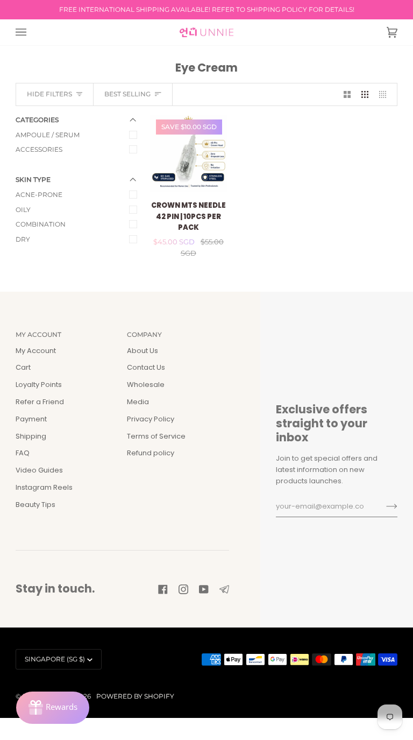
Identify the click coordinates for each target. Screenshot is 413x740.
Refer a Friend (40, 402)
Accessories (39, 149)
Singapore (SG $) (55, 659)
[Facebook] (163, 589)
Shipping (31, 436)
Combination (41, 224)
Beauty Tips (35, 504)
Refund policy (150, 453)
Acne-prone (39, 195)
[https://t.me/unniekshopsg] (224, 589)
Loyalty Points (39, 384)
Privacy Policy (150, 419)
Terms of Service (156, 436)
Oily (23, 210)
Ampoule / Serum (48, 135)
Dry (23, 239)
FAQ (23, 453)
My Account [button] (38, 334)
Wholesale (146, 384)
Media (138, 402)
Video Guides (39, 470)
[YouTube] (204, 589)
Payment (31, 419)
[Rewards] (52, 708)
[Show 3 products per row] (365, 94)
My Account (36, 351)
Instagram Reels (44, 487)
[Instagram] (183, 589)
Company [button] (144, 334)
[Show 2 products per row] (347, 94)
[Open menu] (32, 32)
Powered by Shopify (135, 696)
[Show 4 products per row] (385, 94)
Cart (23, 367)
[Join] (383, 506)
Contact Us (146, 367)
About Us (142, 351)
